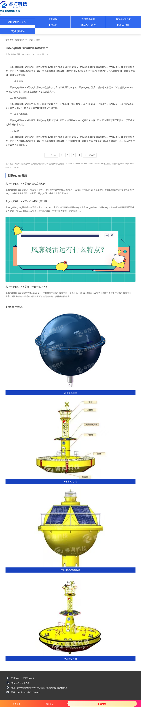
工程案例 (52, 25)
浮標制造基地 (88, 18)
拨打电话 (102, 703)
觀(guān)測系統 (123, 18)
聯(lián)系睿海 (18, 31)
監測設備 (52, 18)
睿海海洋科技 (21, 40)
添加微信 (16, 703)
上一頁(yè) (51, 155)
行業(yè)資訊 (123, 25)
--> (1, 14)
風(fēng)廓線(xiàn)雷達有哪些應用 (30, 163)
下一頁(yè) (90, 155)
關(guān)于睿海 (88, 25)
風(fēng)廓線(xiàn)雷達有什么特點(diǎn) (26, 286)
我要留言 (49, 703)
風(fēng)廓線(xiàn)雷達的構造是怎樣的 (26, 183)
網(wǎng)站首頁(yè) (17, 21)
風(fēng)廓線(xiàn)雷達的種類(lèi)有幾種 (26, 201)
